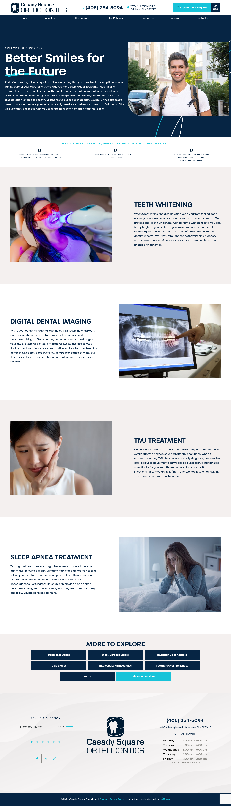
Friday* (168, 758)
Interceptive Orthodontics (115, 665)
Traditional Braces (59, 655)
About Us (50, 18)
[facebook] (37, 758)
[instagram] (45, 758)
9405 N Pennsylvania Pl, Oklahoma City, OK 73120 (143, 7)
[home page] (39, 8)
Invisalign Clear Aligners (172, 655)
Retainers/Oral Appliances (172, 665)
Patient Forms (215, 9)
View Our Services (143, 676)
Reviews (175, 18)
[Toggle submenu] (57, 18)
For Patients (116, 18)
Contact (201, 18)
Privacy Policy (117, 799)
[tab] (31, 742)
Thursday (169, 754)
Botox (87, 676)
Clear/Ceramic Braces (115, 655)
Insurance (148, 18)
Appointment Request (193, 7)
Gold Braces (59, 665)
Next (61, 726)
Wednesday (171, 749)
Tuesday (169, 745)
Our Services (82, 18)
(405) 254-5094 (104, 7)
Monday (168, 740)
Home (25, 18)
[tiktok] (54, 758)
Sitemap (104, 799)
